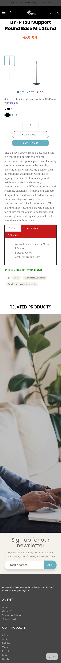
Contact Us (7, 611)
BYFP (16, 278)
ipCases (5, 635)
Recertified (7, 651)
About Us (6, 607)
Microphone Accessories (35, 278)
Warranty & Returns (11, 615)
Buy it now (30, 142)
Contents (13, 234)
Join (50, 564)
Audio (5, 639)
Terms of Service (10, 619)
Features (12, 228)
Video (5, 647)
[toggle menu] (3, 12)
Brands (5, 659)
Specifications (32, 228)
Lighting (6, 643)
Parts (4, 655)
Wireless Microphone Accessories (22, 284)
